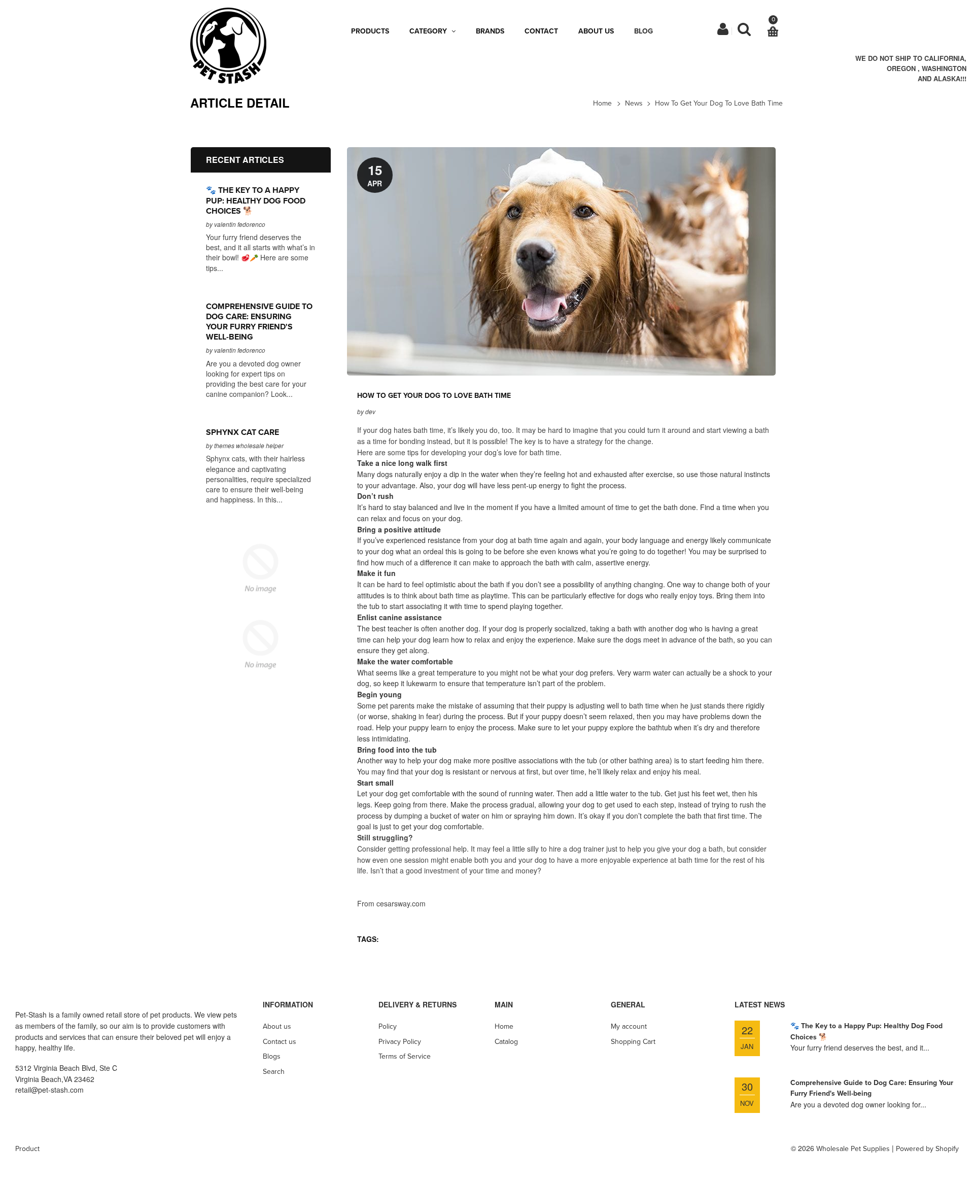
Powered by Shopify (927, 1148)
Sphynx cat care (242, 432)
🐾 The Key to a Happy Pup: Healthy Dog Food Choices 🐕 (255, 200)
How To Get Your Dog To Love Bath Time (719, 103)
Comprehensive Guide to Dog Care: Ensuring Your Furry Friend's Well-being (259, 321)
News (634, 103)
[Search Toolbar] (744, 31)
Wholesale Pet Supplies (853, 1148)
